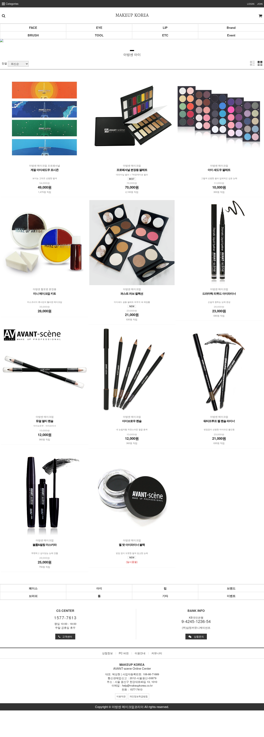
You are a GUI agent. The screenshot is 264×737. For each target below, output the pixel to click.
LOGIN (250, 3)
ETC (165, 35)
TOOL (99, 35)
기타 (165, 596)
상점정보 (107, 653)
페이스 (33, 588)
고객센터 (66, 636)
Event (231, 35)
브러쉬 (33, 596)
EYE (99, 27)
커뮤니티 (156, 653)
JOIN (260, 3)
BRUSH (33, 35)
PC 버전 (124, 653)
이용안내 (140, 653)
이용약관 (121, 696)
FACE (33, 27)
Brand (231, 27)
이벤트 (231, 596)
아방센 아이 (132, 54)
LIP (165, 27)
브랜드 (231, 588)
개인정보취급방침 (139, 696)
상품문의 (197, 636)
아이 (99, 588)
